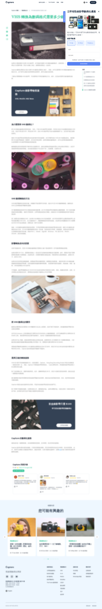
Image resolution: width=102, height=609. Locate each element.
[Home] (15, 2)
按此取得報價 (83, 63)
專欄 (62, 2)
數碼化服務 (42, 2)
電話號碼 (70, 55)
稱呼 (69, 49)
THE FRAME (51, 2)
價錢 (58, 2)
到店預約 (93, 2)
